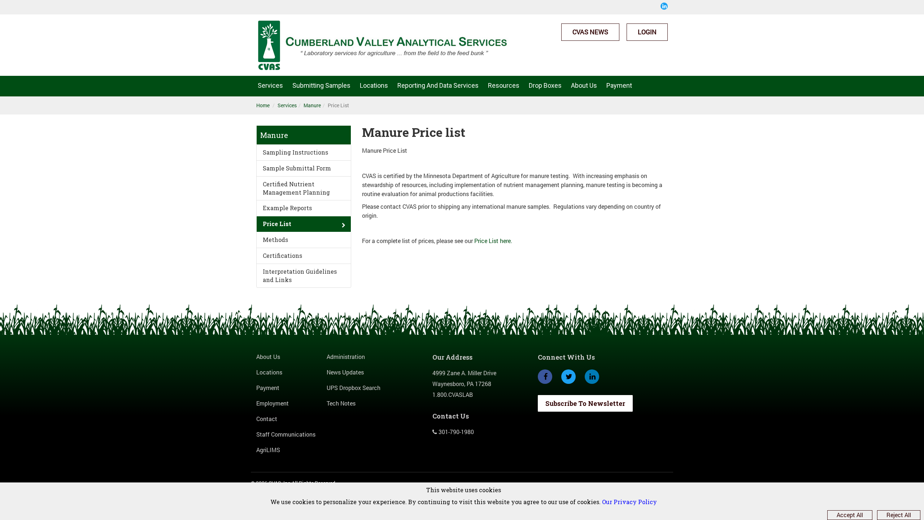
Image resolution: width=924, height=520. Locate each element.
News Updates (345, 372)
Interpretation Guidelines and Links (300, 275)
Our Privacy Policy (629, 502)
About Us (584, 85)
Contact (266, 418)
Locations (374, 85)
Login (647, 31)
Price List (277, 224)
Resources (503, 85)
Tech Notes (341, 403)
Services (270, 85)
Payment (619, 85)
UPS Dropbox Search (353, 387)
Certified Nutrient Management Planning (296, 188)
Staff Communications (285, 434)
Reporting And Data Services (438, 85)
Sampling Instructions (295, 152)
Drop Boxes (545, 85)
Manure (312, 105)
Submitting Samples (321, 85)
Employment (272, 403)
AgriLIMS (268, 450)
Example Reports (287, 208)
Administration (346, 356)
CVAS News (590, 31)
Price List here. (493, 240)
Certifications (282, 255)
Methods (275, 239)
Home (263, 105)
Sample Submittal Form (297, 168)
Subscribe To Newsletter (585, 403)
